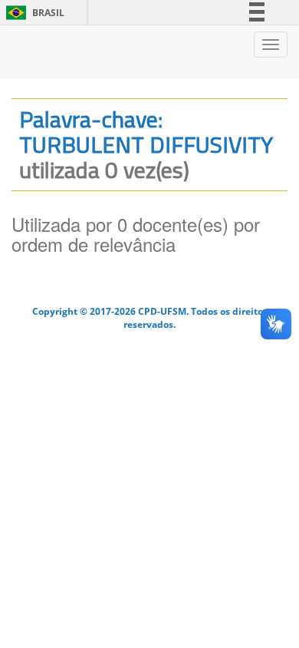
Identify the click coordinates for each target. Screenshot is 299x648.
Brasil (32, 12)
